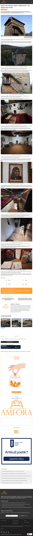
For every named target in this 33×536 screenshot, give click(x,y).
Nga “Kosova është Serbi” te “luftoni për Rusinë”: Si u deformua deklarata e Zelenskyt (14, 473)
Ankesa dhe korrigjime (15, 520)
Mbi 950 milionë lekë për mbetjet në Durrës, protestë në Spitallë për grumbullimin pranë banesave (17, 507)
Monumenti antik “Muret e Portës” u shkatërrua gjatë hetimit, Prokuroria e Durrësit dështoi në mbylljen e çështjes (25, 299)
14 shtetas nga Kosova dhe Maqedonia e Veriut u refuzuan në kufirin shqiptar (13, 471)
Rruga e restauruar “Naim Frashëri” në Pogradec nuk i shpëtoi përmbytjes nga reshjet (14, 478)
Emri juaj (2, 336)
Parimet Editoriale (26, 522)
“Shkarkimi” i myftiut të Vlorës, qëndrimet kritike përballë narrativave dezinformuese (14, 480)
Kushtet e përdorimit (3, 520)
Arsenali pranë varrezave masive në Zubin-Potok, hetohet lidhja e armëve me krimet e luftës (16, 504)
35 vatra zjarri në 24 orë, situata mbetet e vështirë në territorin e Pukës (12, 505)
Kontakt (2, 530)
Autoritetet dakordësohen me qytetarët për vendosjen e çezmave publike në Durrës (8, 299)
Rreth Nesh (2, 528)
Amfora (9, 280)
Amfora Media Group (15, 522)
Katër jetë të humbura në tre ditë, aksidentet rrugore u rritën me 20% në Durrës (14, 502)
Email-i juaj (16, 336)
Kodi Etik (25, 520)
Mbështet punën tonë (16, 392)
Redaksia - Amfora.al (10, 9)
